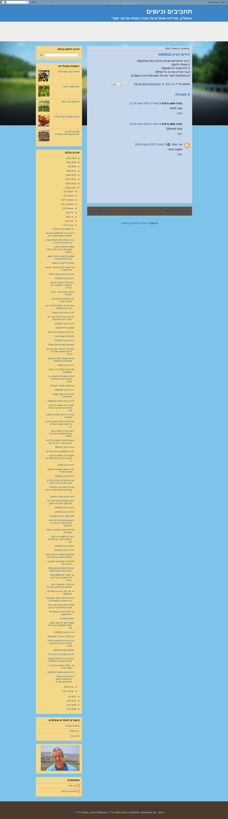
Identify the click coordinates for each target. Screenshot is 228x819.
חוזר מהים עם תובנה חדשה (61, 274)
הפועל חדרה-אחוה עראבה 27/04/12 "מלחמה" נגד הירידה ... (62, 285)
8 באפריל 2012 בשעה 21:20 (145, 124)
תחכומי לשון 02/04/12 (64, 650)
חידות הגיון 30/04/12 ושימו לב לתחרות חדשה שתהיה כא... (60, 234)
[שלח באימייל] (123, 84)
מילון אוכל (75, 736)
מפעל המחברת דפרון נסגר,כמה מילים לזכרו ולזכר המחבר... (60, 249)
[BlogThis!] (121, 84)
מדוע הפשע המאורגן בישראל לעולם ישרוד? (61, 470)
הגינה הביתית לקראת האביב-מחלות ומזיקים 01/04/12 (60, 659)
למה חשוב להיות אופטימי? (61, 516)
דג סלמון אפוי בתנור (70, 101)
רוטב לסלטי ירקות (71, 86)
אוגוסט (70, 208)
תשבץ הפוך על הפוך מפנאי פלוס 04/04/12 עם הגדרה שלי (61, 625)
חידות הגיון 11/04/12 (64, 546)
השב (179, 113)
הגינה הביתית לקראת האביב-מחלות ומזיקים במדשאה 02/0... (60, 643)
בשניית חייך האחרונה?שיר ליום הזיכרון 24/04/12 (60, 306)
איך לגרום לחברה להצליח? (62, 385)
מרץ (71, 687)
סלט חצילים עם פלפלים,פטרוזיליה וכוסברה (67, 132)
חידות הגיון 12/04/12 (64, 512)
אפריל (70, 225)
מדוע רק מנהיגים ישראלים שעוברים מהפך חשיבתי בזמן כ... (59, 490)
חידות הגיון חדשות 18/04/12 (61, 401)
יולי (72, 212)
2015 (73, 175)
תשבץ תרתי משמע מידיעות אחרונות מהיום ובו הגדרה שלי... (61, 408)
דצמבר (70, 191)
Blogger (69, 812)
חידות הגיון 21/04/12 (64, 340)
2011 (73, 696)
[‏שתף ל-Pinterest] (112, 84)
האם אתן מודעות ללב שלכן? (61, 344)
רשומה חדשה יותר (177, 211)
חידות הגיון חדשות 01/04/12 (61, 672)
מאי (71, 221)
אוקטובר (69, 200)
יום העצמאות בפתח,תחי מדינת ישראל (62, 300)
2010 (73, 700)
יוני (72, 217)
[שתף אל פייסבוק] (115, 84)
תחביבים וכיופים (68, 791)
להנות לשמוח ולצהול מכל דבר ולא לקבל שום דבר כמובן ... (60, 502)
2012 (73, 187)
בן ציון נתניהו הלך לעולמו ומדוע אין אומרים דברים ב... (59, 241)
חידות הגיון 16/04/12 (64, 447)
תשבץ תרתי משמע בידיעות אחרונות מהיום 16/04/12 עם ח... (59, 458)
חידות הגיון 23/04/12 (64, 323)
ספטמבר (69, 204)
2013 (73, 183)
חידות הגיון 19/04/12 (64, 390)
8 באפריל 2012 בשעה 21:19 (145, 103)
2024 (73, 162)
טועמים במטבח (72, 726)
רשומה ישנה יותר (100, 211)
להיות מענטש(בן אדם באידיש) (60, 451)
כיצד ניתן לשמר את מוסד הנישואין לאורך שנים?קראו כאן (61, 539)
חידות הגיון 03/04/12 (64, 632)
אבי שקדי (176, 144)
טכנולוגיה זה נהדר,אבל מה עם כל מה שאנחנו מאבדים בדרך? (60, 351)
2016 (73, 171)
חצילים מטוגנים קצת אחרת (67, 116)
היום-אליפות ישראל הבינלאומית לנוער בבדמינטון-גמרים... (64, 679)
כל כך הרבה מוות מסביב (63, 312)
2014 (73, 179)
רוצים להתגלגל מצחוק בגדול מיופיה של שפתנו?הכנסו (61, 569)
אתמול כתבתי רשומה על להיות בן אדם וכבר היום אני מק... (60, 441)
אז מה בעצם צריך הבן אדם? (61, 654)
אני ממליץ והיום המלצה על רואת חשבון (61, 612)
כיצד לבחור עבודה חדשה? (62, 496)
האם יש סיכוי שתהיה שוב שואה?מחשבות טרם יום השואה (62, 433)
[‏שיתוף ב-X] (118, 84)
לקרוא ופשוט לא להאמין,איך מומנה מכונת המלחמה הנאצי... (61, 379)
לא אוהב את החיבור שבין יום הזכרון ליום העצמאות (61, 318)
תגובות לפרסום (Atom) (134, 223)
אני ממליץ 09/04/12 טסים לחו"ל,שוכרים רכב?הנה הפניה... (62, 577)
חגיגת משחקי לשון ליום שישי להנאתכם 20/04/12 (61, 359)
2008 (73, 709)
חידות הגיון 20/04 (66, 365)
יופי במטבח (74, 731)
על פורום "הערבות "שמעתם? (60, 636)
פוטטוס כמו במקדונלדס (69, 71)
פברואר (70, 691)
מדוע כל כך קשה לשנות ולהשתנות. (63, 395)
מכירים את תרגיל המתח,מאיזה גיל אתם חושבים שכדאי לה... (59, 424)
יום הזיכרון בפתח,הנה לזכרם (61, 332)
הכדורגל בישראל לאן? (64, 336)
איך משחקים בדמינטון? (63, 229)
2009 (73, 705)
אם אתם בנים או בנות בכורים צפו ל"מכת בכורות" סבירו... (60, 481)
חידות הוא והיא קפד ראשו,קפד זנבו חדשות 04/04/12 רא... (60, 599)
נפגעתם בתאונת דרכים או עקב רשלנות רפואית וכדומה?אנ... (59, 555)
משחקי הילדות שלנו (65, 327)
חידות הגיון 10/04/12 (64, 550)
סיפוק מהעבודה (67, 618)
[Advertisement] (135, 33)
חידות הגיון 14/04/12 (64, 476)
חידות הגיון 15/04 (66, 465)
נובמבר (70, 195)
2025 (73, 158)
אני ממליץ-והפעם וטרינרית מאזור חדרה (61, 666)
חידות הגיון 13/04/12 (64, 507)
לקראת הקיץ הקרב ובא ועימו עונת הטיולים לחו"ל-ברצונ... (60, 606)
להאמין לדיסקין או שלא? (62, 263)
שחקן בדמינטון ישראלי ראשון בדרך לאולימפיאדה (61, 257)
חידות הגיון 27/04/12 (64, 278)
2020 (73, 166)
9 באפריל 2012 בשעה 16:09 (150, 144)
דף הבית (138, 211)
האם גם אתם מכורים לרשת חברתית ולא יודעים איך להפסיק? (61, 523)
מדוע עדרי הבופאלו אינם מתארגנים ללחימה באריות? (60, 585)
